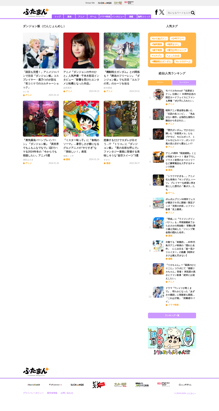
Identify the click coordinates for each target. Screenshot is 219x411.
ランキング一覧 (172, 315)
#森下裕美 (157, 50)
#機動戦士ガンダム (161, 61)
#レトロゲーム (183, 61)
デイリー (160, 82)
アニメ (81, 16)
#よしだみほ (173, 55)
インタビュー (118, 16)
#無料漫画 (157, 44)
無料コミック (144, 16)
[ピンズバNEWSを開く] (98, 384)
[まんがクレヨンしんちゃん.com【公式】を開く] (33, 385)
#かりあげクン (159, 38)
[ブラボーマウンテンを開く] (142, 385)
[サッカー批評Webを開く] (118, 3)
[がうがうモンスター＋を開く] (55, 385)
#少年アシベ (177, 38)
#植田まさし (173, 44)
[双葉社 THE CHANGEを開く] (104, 3)
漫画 (69, 16)
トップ (58, 16)
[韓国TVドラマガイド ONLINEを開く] (129, 3)
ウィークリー (184, 82)
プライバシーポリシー (33, 393)
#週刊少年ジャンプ (176, 50)
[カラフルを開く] (185, 385)
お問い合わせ (67, 393)
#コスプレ (157, 55)
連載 (131, 16)
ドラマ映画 (105, 16)
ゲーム (93, 16)
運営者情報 (52, 393)
